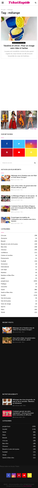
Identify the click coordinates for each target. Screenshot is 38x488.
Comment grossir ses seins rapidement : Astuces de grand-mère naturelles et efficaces (23, 413)
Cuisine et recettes (7, 255)
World (3, 312)
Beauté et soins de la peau (19, 42)
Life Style (4, 269)
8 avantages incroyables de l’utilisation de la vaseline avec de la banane (23, 219)
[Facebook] (8, 475)
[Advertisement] (19, 86)
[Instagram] (14, 475)
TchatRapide (19, 2)
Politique (3, 284)
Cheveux (3, 250)
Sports (3, 306)
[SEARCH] (35, 163)
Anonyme (4, 238)
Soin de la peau (6, 298)
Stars (2, 309)
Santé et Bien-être (7, 292)
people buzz (5, 281)
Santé (3, 289)
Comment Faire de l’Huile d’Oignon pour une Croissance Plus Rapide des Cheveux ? (23, 208)
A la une (3, 235)
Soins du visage (6, 304)
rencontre (4, 286)
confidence (4, 252)
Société (3, 295)
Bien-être (4, 247)
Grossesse (4, 264)
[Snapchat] (29, 475)
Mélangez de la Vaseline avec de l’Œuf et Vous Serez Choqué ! (24, 176)
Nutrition (3, 272)
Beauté (3, 241)
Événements (5, 258)
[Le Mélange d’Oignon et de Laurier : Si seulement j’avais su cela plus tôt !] (5, 198)
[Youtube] (24, 475)
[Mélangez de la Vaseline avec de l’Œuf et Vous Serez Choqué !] (5, 178)
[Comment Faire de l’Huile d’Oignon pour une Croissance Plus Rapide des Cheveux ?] (5, 209)
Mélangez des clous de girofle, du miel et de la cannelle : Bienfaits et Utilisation (24, 401)
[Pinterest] (19, 475)
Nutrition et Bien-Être (7, 275)
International (5, 267)
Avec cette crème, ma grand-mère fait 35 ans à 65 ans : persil (23, 186)
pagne (3, 278)
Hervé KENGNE (27, 486)
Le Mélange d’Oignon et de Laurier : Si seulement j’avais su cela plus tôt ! (24, 197)
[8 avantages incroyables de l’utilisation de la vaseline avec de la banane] (5, 220)
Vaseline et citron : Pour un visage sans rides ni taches (19, 46)
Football (3, 261)
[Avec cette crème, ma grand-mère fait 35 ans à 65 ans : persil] (5, 188)
